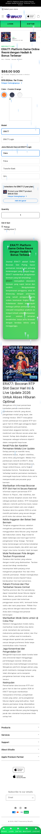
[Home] (14, 16)
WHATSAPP (27, 831)
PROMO (4, 831)
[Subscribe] (32, 798)
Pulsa (5, 161)
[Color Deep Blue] (12, 94)
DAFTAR (31, 24)
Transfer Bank (9, 169)
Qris (5, 176)
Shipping (13, 74)
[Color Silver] (19, 94)
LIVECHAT (36, 831)
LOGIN (10, 24)
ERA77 (6, 131)
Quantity (5, 209)
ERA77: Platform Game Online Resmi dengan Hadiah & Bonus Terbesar (20, 3)
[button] (2, 16)
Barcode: (14, 59)
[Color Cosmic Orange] (4, 95)
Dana (5, 153)
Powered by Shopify (26, 821)
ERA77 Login (8, 139)
